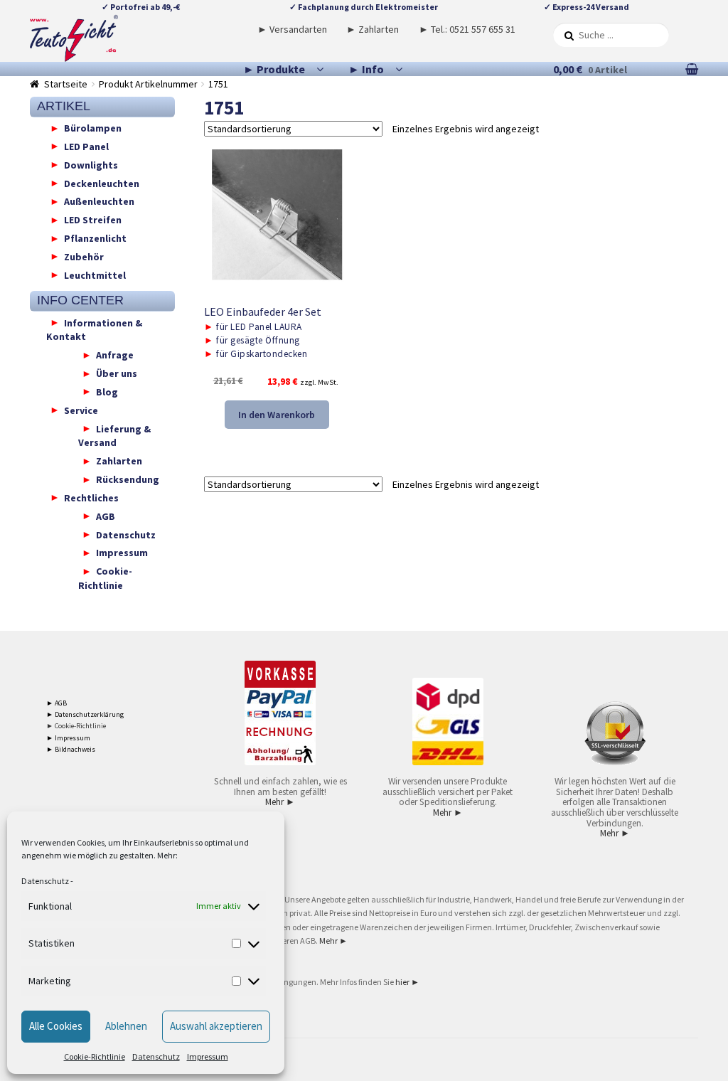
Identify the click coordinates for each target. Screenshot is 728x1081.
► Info (366, 69)
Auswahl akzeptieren (216, 1026)
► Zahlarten (372, 29)
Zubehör (84, 256)
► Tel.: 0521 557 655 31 (467, 29)
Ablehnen (126, 1026)
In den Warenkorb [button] (276, 414)
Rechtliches (91, 497)
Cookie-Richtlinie (94, 1056)
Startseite (65, 84)
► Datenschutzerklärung (85, 714)
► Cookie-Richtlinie (76, 725)
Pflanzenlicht (95, 238)
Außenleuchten (99, 201)
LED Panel (86, 145)
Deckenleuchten (101, 182)
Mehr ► (280, 802)
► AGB (56, 703)
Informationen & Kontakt (94, 329)
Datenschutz (45, 880)
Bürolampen (93, 128)
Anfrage (115, 354)
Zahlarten (119, 460)
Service (81, 409)
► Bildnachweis (70, 749)
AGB (105, 515)
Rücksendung (127, 479)
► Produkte (274, 69)
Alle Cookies (55, 1026)
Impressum (207, 1056)
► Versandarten (292, 29)
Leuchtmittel (95, 274)
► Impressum (68, 737)
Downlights (91, 164)
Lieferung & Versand (114, 435)
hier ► (407, 981)
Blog (107, 391)
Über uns (116, 373)
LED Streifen (93, 219)
